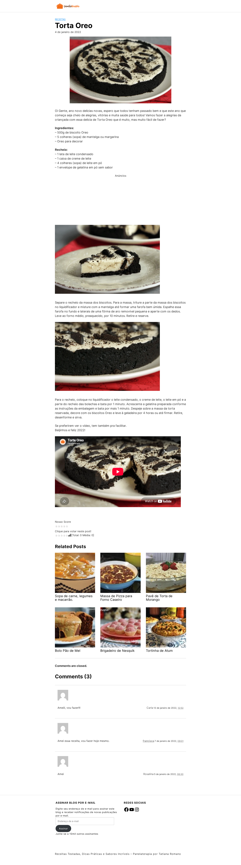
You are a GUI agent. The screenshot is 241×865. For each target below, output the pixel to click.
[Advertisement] (120, 201)
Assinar (63, 828)
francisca (148, 740)
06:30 (180, 774)
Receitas (60, 19)
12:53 (180, 708)
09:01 (180, 741)
